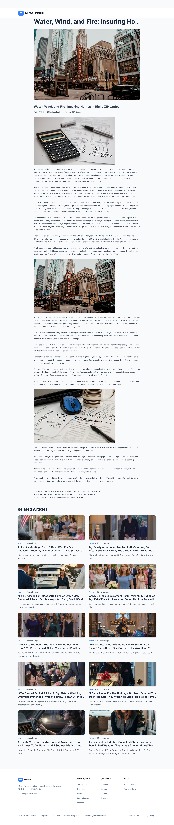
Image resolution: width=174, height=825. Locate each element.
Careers (104, 793)
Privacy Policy (130, 784)
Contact (104, 789)
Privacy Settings (149, 815)
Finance (80, 803)
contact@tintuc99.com (28, 794)
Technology (82, 784)
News (79, 793)
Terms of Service (131, 789)
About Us (105, 784)
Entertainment (83, 798)
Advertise (105, 798)
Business (81, 789)
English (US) (134, 815)
